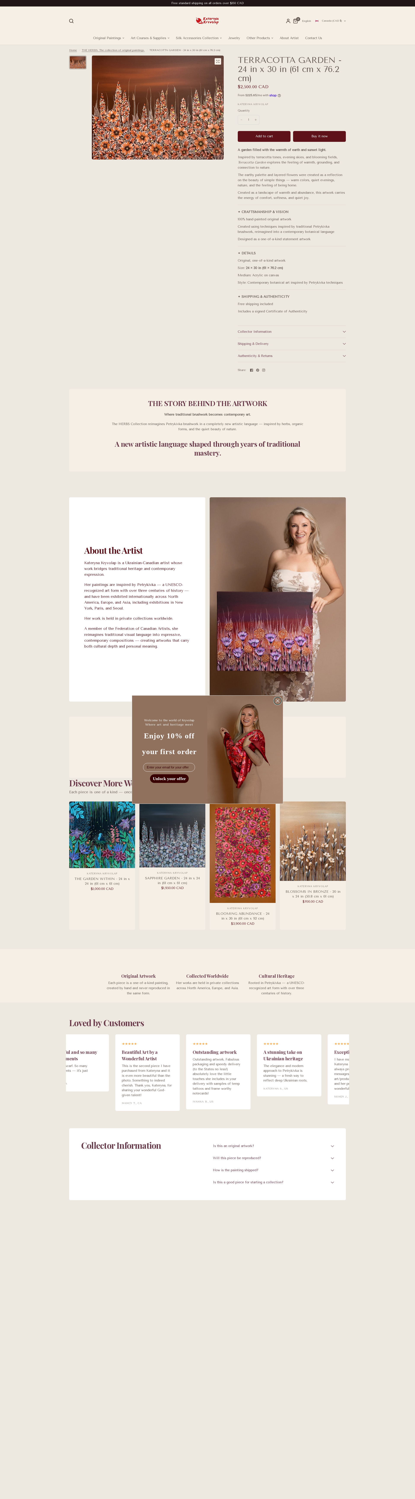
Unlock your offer (169, 778)
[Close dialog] (277, 701)
